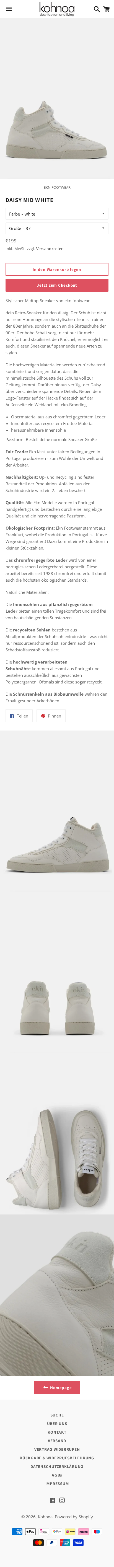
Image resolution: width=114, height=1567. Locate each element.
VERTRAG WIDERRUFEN (57, 1449)
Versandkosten (50, 248)
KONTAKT (57, 1432)
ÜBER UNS (57, 1423)
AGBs (57, 1475)
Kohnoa (45, 1516)
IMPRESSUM (57, 1483)
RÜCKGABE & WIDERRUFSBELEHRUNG (57, 1457)
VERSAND (57, 1440)
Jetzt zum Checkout (57, 285)
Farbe (14, 214)
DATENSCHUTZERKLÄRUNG (57, 1466)
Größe (15, 228)
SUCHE (57, 1415)
